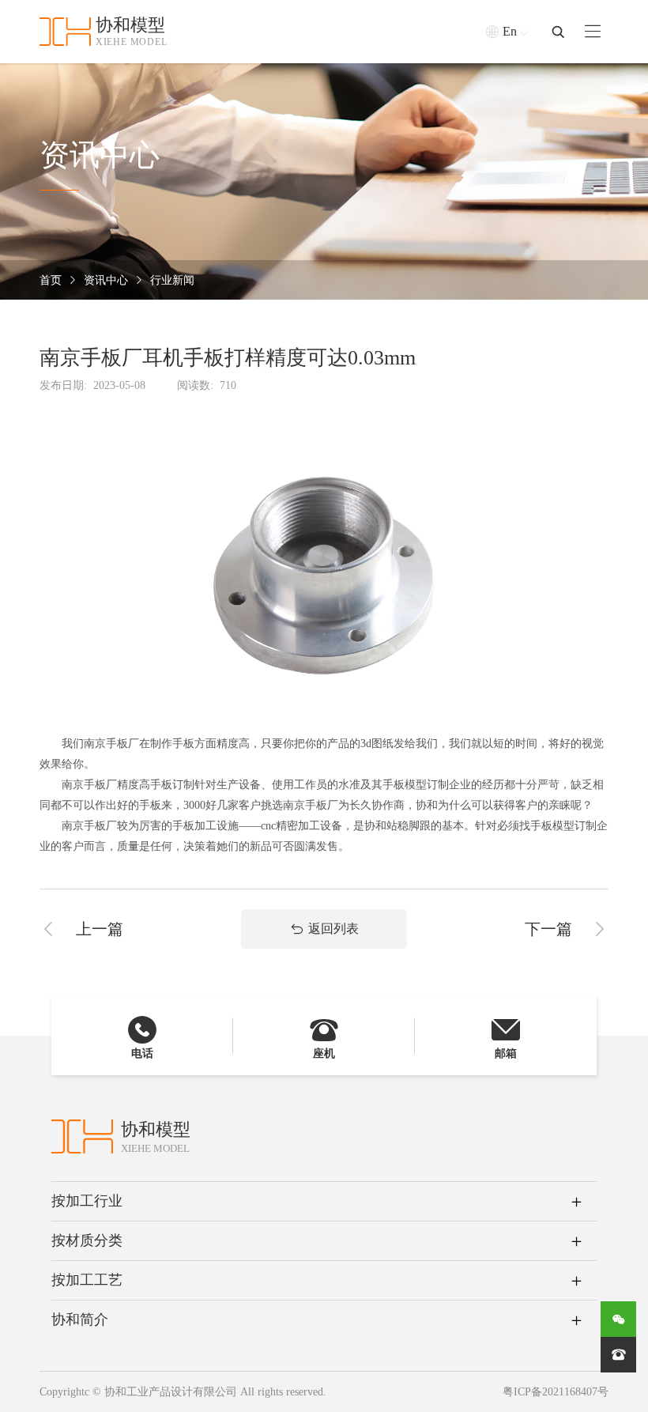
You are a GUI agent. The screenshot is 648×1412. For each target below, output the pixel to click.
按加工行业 (86, 1201)
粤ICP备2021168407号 (555, 1392)
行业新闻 (172, 280)
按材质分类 (86, 1240)
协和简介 (79, 1319)
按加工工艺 (86, 1280)
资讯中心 (106, 280)
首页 (51, 280)
